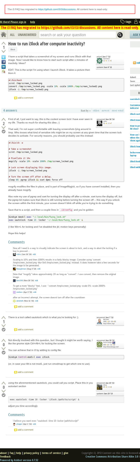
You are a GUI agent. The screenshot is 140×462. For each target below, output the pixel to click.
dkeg (105, 385)
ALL (12, 34)
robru (105, 121)
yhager (19, 424)
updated (104, 67)
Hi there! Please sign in (13, 22)
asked (103, 57)
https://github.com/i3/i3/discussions (57, 9)
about (3, 453)
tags (128, 22)
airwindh (19, 301)
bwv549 (19, 280)
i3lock (12, 49)
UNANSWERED (27, 34)
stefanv (19, 292)
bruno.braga (107, 342)
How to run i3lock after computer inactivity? (46, 44)
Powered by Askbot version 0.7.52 (19, 460)
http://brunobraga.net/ (111, 347)
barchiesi (106, 59)
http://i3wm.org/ (109, 323)
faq (11, 453)
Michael (106, 319)
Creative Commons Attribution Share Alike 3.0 (112, 456)
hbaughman (21, 269)
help (32, 22)
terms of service (51, 453)
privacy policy (31, 453)
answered (105, 119)
